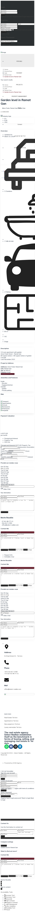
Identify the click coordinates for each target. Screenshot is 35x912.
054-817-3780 (7, 523)
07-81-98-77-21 (7, 521)
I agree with (24, 30)
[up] (1, 818)
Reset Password (5, 43)
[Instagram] (15, 746)
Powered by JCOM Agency (13, 763)
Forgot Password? (28, 16)
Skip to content (5, 887)
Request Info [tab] (8, 555)
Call (16, 550)
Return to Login (6, 45)
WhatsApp (28, 550)
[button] (1, 889)
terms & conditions (28, 30)
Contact (20, 124)
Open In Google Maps (8, 374)
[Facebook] (11, 746)
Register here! (5, 798)
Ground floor (8, 71)
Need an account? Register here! (11, 16)
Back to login (26, 798)
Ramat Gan (8, 75)
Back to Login (5, 34)
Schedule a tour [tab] (9, 557)
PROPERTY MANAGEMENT (19, 96)
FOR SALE (19, 61)
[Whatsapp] (6, 746)
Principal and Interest (7, 445)
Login (2, 14)
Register (3, 32)
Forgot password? (16, 798)
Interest (30, 457)
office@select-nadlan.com (10, 525)
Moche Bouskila (7, 518)
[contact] (2, 818)
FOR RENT (19, 73)
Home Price (4, 451)
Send (2, 836)
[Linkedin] (20, 746)
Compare (3, 845)
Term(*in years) (6, 457)
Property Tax (26, 445)
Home (6, 69)
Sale (5, 73)
